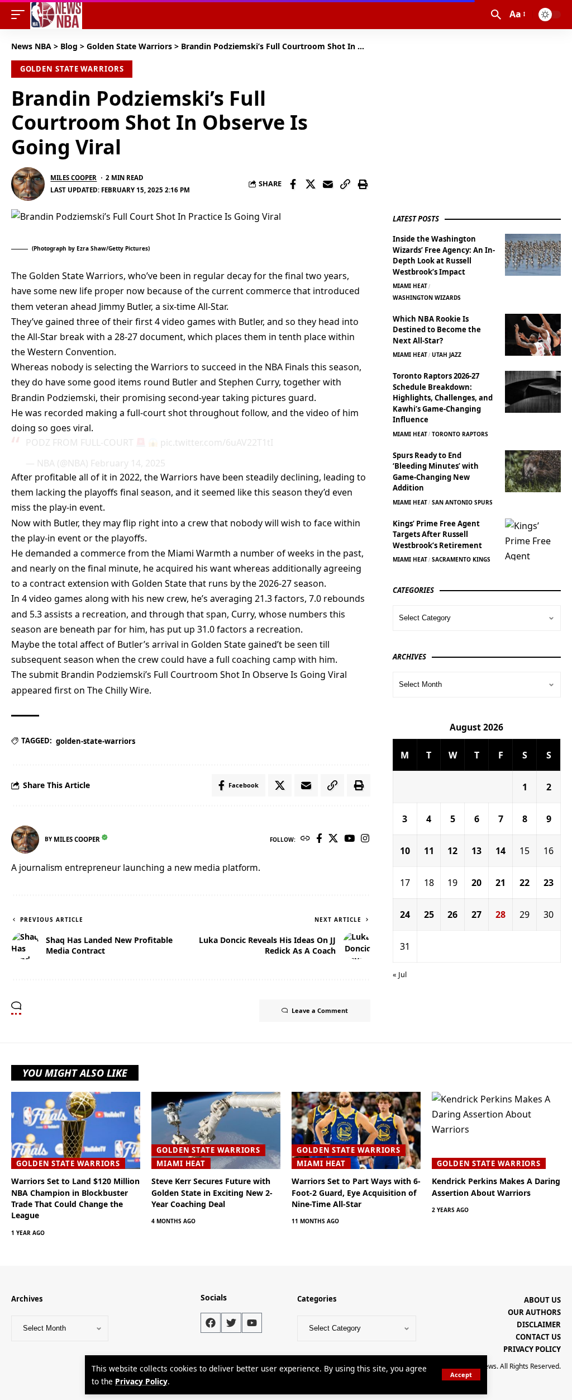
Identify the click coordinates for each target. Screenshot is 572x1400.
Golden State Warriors (72, 69)
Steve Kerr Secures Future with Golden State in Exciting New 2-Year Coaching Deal (212, 1192)
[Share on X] (310, 184)
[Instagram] (365, 839)
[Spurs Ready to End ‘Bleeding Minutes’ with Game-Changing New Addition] (533, 471)
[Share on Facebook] (293, 184)
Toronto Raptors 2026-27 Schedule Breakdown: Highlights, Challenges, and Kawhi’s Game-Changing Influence (443, 398)
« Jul (400, 974)
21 (500, 882)
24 (405, 914)
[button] (461, 1374)
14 (500, 851)
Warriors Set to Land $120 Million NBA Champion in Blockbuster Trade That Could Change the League (75, 1198)
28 (500, 914)
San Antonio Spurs (462, 502)
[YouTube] (349, 839)
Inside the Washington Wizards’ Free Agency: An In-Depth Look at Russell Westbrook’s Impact (444, 255)
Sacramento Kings (461, 559)
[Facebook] (319, 839)
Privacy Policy (141, 1381)
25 (429, 914)
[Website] (305, 839)
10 (405, 851)
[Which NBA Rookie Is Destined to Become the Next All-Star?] (533, 335)
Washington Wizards (427, 297)
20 (476, 882)
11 (429, 851)
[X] (333, 839)
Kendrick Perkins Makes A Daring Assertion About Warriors (496, 1187)
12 (452, 851)
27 (476, 914)
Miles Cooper (73, 177)
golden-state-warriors (95, 741)
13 (476, 851)
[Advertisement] (476, 118)
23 (549, 882)
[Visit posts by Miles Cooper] (28, 184)
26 (452, 914)
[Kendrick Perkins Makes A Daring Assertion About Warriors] (496, 1131)
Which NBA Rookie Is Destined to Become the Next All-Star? (437, 330)
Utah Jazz (446, 355)
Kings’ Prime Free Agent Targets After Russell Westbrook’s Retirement (437, 534)
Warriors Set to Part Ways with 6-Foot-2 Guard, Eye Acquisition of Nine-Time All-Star (356, 1192)
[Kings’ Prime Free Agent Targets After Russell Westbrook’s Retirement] (533, 539)
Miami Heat (410, 286)
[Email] (328, 184)
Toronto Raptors (460, 434)
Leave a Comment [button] (320, 1010)
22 (524, 882)
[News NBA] (56, 14)
